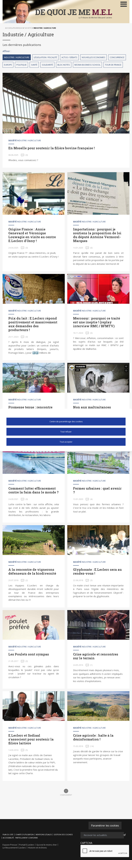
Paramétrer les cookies (105, 825)
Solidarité (47, 64)
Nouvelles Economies (93, 57)
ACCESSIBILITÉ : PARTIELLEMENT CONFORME (20, 838)
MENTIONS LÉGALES (44, 834)
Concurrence (117, 57)
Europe (8, 64)
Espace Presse (10, 844)
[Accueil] (66, 11)
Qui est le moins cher (46, 844)
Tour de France (113, 64)
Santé (34, 64)
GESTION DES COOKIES (63, 834)
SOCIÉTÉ (28, 28)
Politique (21, 64)
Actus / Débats (69, 57)
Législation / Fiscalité (45, 57)
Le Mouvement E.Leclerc (14, 847)
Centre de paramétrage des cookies (66, 421)
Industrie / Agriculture (16, 57)
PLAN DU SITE (8, 834)
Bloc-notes (63, 64)
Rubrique (18, 28)
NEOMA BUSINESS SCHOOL (87, 64)
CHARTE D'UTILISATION (24, 834)
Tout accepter (66, 441)
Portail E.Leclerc (26, 844)
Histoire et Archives (37, 847)
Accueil (8, 28)
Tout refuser (66, 431)
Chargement (66, 795)
